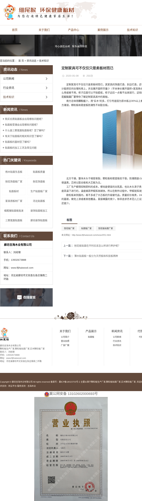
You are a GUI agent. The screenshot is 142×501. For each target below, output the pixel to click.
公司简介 (65, 337)
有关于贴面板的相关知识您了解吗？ (24, 136)
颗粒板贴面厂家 (113, 382)
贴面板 (91, 337)
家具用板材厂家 (13, 201)
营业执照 (65, 341)
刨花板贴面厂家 (105, 228)
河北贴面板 (39, 201)
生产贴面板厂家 (38, 191)
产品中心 (73, 29)
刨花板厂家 (69, 228)
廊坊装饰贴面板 (38, 220)
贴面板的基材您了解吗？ (18, 141)
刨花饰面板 (39, 181)
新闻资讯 (117, 331)
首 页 (21, 60)
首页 (14, 29)
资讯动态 (31, 60)
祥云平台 (12, 386)
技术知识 (44, 60)
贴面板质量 (39, 171)
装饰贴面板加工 (38, 210)
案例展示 (103, 29)
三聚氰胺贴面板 (13, 220)
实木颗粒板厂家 (128, 382)
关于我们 (44, 29)
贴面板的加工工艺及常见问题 (21, 147)
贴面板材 (14, 191)
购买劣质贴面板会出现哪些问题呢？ (24, 119)
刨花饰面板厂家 (13, 181)
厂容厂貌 (65, 345)
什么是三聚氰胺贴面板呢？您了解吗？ (25, 130)
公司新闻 (8, 78)
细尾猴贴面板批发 (14, 210)
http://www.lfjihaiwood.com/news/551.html (91, 235)
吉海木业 (32, 386)
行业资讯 (8, 87)
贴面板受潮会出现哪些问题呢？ (22, 124)
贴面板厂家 (86, 228)
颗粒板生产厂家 (98, 382)
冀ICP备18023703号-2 (69, 382)
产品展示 (91, 331)
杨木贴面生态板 (13, 171)
